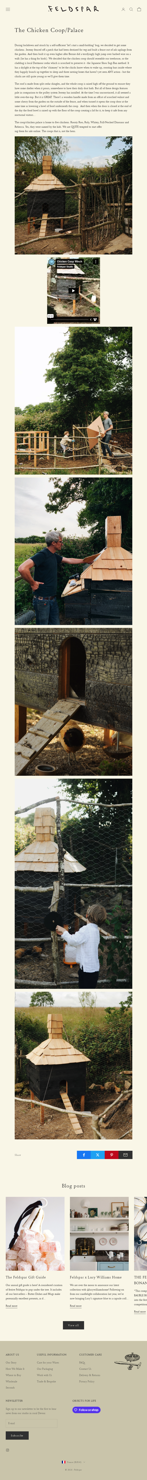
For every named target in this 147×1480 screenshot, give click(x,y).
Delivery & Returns (89, 1375)
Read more (11, 1306)
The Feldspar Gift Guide (26, 1277)
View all (73, 1325)
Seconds (10, 1387)
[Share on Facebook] (84, 1155)
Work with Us (44, 1375)
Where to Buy (13, 1375)
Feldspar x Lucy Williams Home (96, 1277)
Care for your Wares (48, 1362)
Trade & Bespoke (46, 1381)
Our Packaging (45, 1369)
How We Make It (15, 1369)
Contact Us (85, 1369)
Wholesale (11, 1381)
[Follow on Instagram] (7, 1450)
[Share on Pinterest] (111, 1155)
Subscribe (17, 1435)
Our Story (11, 1362)
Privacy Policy (86, 1381)
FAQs (82, 1362)
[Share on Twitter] (98, 1155)
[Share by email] (125, 1155)
